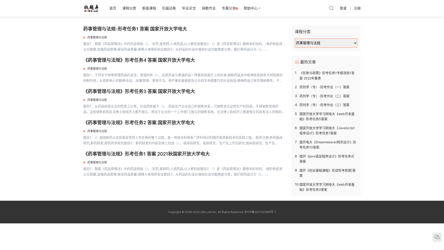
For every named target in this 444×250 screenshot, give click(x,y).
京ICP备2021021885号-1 (260, 212)
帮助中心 (251, 8)
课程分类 (129, 8)
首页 (112, 8)
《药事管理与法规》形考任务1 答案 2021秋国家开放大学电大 (146, 154)
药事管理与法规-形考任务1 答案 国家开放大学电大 (135, 29)
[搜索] (331, 8)
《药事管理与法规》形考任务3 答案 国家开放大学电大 (139, 91)
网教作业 (209, 8)
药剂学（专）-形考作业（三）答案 (324, 105)
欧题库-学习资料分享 (91, 8)
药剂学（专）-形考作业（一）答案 (324, 87)
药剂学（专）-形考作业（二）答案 (324, 96)
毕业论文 (189, 8)
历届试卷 (169, 8)
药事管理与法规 (97, 37)
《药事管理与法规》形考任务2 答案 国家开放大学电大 (139, 122)
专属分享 (229, 8)
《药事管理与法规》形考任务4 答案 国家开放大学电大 (139, 60)
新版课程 (149, 8)
